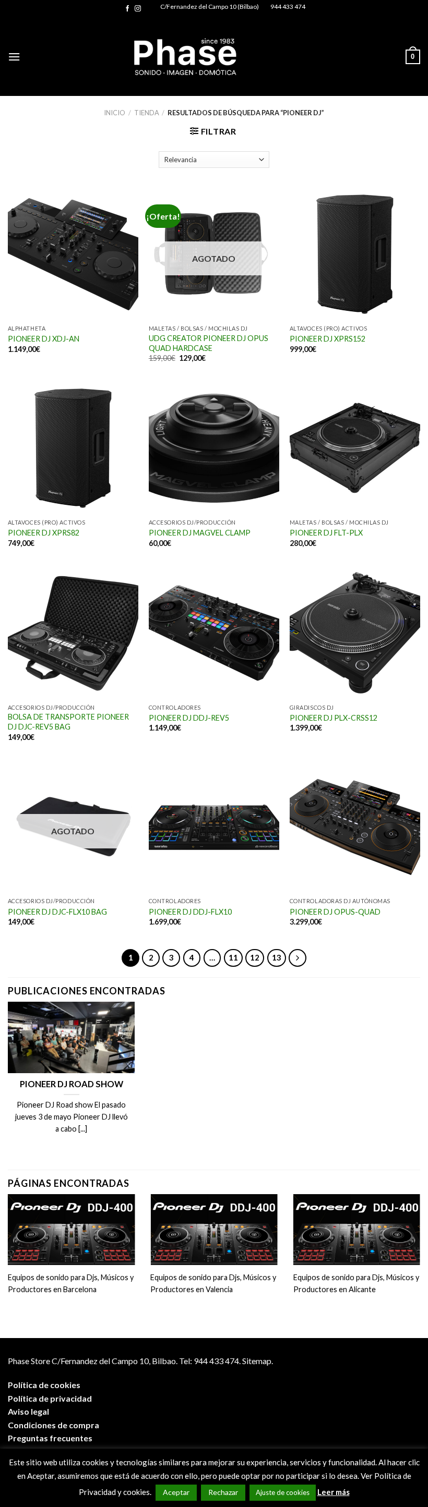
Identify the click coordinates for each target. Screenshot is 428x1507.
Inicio (114, 112)
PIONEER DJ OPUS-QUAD (335, 911)
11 (233, 957)
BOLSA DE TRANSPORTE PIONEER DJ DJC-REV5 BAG (68, 721)
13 (276, 957)
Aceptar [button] (176, 1492)
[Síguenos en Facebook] (127, 9)
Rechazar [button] (223, 1492)
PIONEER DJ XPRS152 (327, 338)
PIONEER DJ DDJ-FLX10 (190, 911)
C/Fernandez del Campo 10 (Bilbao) (209, 6)
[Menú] (14, 56)
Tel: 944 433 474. (210, 1361)
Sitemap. (257, 1361)
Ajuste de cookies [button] (283, 1492)
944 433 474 (287, 6)
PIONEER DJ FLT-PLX (326, 532)
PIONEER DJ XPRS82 (43, 532)
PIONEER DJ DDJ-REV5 (189, 717)
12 (254, 957)
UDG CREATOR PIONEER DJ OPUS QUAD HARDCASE (208, 343)
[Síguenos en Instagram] (138, 9)
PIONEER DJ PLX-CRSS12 (333, 717)
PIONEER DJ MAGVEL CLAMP (200, 532)
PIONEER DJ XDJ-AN (43, 338)
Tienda (146, 112)
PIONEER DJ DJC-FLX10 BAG (57, 911)
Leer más (333, 1492)
